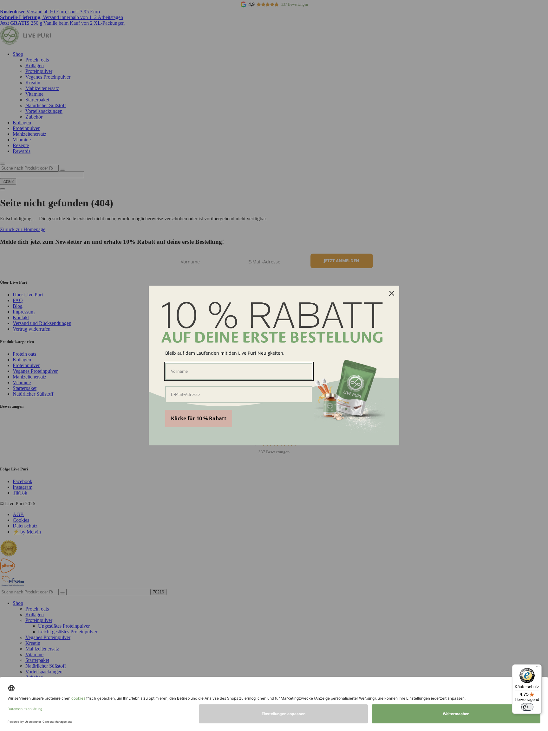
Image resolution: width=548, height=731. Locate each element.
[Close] (391, 293)
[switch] (527, 707)
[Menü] (538, 668)
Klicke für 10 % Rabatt (198, 418)
